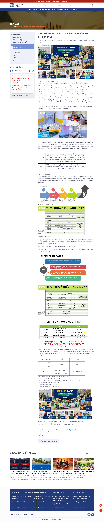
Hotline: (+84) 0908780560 (43, 1)
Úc (64, 430)
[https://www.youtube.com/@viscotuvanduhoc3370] (92, 514)
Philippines (59, 430)
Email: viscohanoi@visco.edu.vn (60, 1)
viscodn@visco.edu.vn (79, 507)
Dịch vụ (52, 5)
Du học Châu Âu (32, 9)
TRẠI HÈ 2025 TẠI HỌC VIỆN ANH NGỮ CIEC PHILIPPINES (30, 26)
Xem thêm (89, 453)
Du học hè (74, 9)
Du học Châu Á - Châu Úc (60, 9)
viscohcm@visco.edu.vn (39, 507)
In (33, 71)
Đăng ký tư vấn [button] (49, 441)
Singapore (52, 430)
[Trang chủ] (16, 5)
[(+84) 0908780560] (100, 505)
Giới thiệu (44, 5)
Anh (67, 430)
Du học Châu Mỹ (45, 9)
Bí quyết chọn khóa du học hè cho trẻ (50, 432)
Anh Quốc (17, 52)
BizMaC (60, 520)
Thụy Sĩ (16, 60)
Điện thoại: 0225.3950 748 (60, 504)
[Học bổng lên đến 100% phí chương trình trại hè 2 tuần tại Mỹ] (63, 469)
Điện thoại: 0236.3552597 (80, 502)
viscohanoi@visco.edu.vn (19, 507)
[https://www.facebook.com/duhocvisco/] (89, 514)
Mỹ (70, 430)
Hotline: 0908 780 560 (18, 502)
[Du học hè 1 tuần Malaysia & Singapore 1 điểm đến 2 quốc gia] (41, 469)
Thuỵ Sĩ (74, 430)
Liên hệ (69, 5)
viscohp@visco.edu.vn (59, 507)
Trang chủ (12, 26)
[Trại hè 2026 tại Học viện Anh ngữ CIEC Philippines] (84, 468)
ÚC (15, 58)
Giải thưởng (60, 5)
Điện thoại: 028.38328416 (40, 502)
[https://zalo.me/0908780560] (100, 510)
